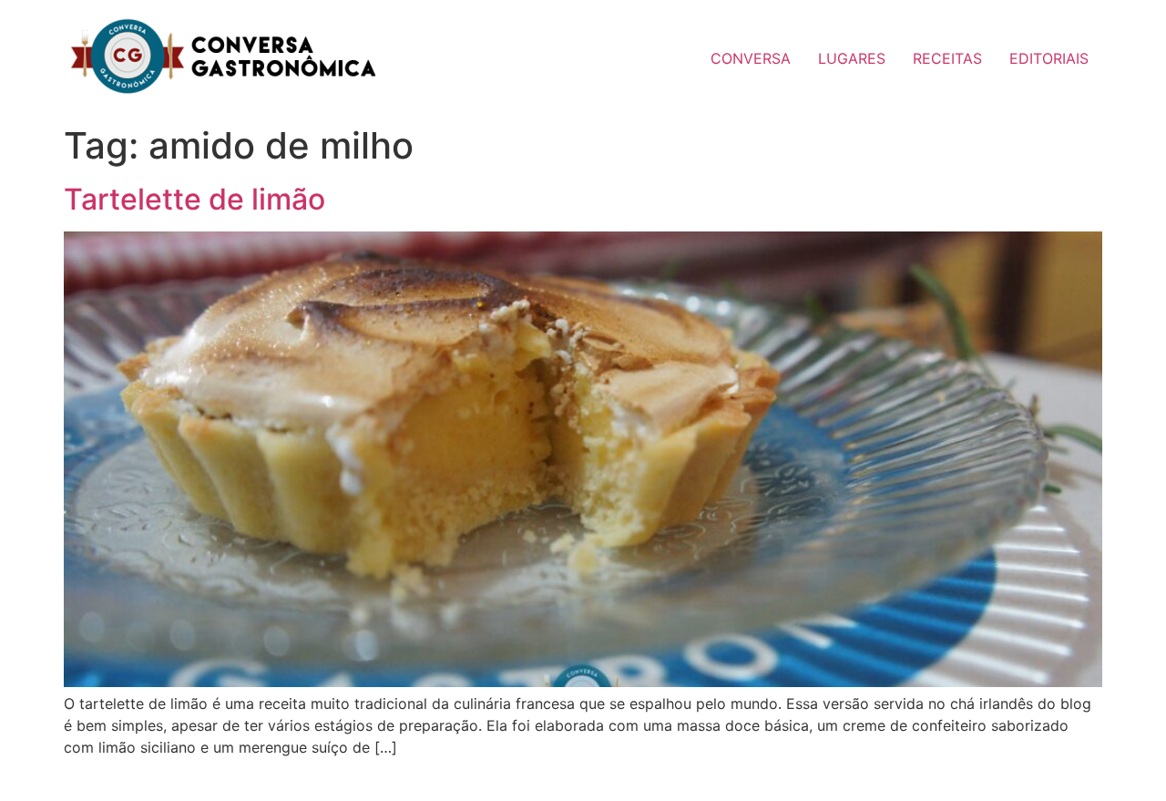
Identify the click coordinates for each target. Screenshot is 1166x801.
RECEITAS (947, 58)
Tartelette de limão (194, 199)
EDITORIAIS (1049, 58)
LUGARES (851, 58)
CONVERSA (751, 58)
